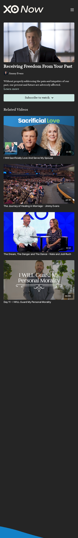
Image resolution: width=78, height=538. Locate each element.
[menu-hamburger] (72, 10)
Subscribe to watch (37, 97)
